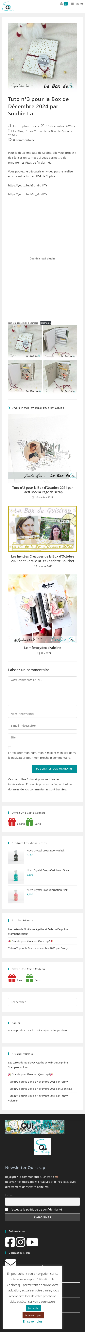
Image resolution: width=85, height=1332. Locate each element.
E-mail (9, 1195)
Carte (37, 823)
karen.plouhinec (25, 126)
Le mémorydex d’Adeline (42, 648)
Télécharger (45, 322)
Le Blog (18, 131)
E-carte (20, 823)
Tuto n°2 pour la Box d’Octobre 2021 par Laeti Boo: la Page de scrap (42, 489)
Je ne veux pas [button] (33, 1315)
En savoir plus (32, 1321)
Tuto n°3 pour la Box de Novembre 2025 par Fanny (38, 948)
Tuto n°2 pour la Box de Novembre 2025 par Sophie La (40, 1088)
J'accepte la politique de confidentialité (36, 1209)
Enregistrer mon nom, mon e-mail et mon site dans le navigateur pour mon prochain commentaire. (42, 755)
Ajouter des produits (55, 1030)
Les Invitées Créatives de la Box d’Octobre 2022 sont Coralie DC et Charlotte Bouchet (42, 558)
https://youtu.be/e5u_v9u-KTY (27, 185)
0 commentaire (24, 140)
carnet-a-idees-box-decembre (23, 322)
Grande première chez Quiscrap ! (30, 941)
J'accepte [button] (33, 1308)
